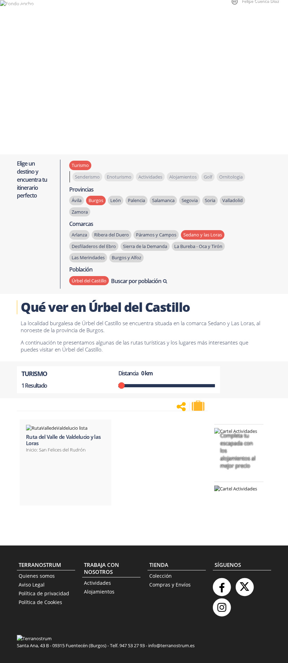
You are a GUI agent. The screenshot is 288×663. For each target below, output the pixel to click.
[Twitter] (244, 584)
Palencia (136, 200)
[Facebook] (221, 584)
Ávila (76, 200)
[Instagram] (221, 604)
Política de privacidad (44, 593)
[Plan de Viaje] (199, 406)
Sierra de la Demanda (145, 246)
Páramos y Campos (156, 235)
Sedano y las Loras (202, 235)
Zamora (80, 212)
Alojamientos (99, 591)
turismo (80, 165)
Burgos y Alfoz (126, 257)
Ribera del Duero (111, 235)
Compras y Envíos (170, 584)
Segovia (190, 200)
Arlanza (79, 235)
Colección (160, 575)
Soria (210, 200)
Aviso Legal (32, 584)
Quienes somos (37, 575)
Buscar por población (136, 281)
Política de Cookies (40, 602)
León (115, 200)
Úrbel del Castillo (89, 280)
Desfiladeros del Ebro (94, 246)
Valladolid (232, 200)
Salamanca (163, 200)
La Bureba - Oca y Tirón (198, 246)
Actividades (97, 583)
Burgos (96, 200)
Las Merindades (88, 257)
